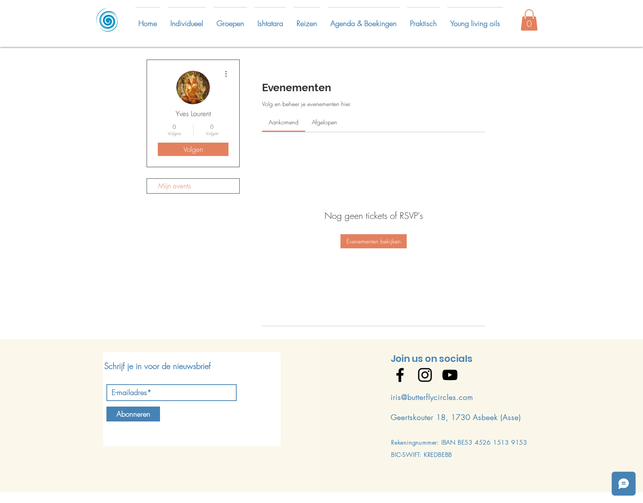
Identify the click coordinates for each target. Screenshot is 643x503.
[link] (283, 122)
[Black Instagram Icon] (425, 375)
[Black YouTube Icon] (450, 375)
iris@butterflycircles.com (432, 397)
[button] (187, 20)
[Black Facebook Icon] (400, 375)
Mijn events (174, 186)
